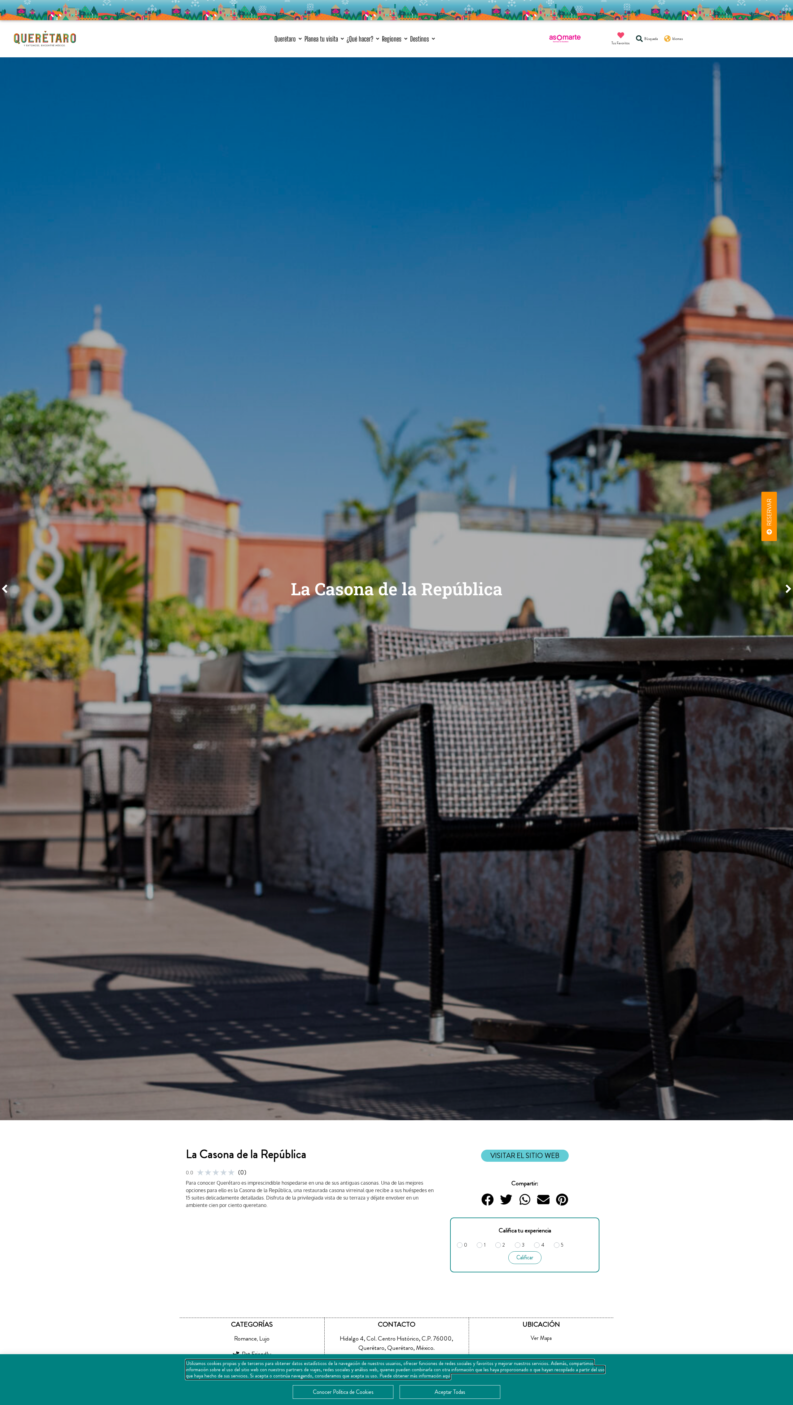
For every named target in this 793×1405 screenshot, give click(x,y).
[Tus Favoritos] (620, 35)
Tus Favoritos (620, 43)
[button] (288, 39)
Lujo (264, 1338)
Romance (245, 1338)
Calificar (524, 1257)
